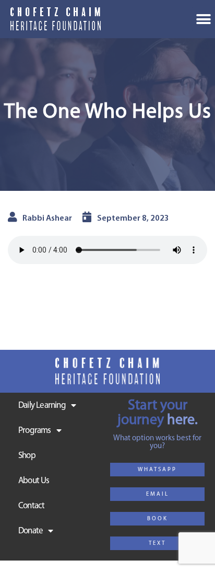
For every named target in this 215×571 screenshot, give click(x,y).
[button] (157, 469)
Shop (26, 455)
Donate (30, 531)
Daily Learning (42, 405)
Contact (31, 505)
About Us (34, 480)
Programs (34, 430)
